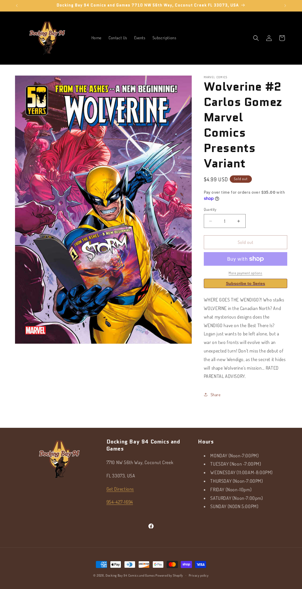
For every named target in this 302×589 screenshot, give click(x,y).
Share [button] (216, 394)
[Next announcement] (285, 5)
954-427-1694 (119, 502)
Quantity (210, 209)
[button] (256, 38)
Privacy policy (199, 575)
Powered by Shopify (169, 575)
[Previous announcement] (16, 5)
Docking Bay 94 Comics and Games (130, 575)
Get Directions (120, 489)
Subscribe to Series (245, 283)
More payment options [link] (245, 273)
